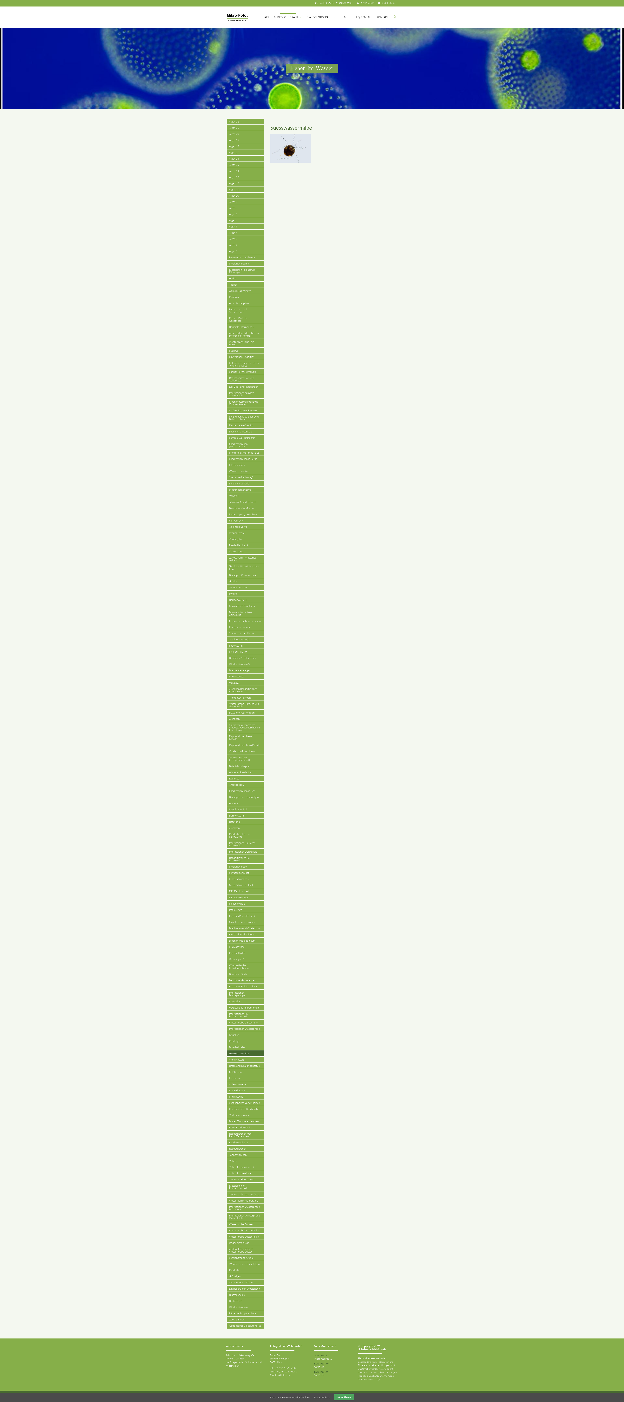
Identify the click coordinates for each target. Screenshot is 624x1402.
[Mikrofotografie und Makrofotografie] (237, 17)
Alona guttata (236, 1059)
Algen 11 (234, 189)
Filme (345, 17)
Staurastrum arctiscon (241, 633)
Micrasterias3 (237, 676)
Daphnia (234, 297)
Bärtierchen (235, 1301)
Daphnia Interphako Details (244, 745)
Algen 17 (234, 152)
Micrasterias (236, 1096)
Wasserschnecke (238, 471)
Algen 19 (234, 140)
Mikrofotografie (288, 17)
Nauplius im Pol (238, 809)
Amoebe (233, 803)
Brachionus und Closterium (244, 928)
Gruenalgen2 (236, 959)
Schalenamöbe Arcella (241, 1257)
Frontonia (234, 1078)
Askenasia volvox (238, 526)
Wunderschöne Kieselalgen (244, 1264)
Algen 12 (234, 183)
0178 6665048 (367, 3)
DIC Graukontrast (239, 897)
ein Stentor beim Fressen (243, 410)
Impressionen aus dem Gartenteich (241, 394)
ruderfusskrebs (237, 1084)
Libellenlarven (237, 465)
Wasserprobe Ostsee (241, 1224)
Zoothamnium (237, 1319)
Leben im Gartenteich (241, 431)
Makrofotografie (321, 17)
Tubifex (233, 284)
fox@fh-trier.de (388, 3)
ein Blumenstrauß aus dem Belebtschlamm (244, 418)
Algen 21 (234, 127)
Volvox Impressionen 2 (241, 1167)
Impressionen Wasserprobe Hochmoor (244, 1208)
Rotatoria (234, 821)
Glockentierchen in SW (242, 790)
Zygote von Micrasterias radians (242, 559)
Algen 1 (233, 251)
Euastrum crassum (239, 627)
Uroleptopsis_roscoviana (243, 514)
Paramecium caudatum (242, 257)
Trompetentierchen (240, 697)
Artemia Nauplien (239, 303)
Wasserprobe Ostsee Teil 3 (244, 1236)
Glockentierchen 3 (239, 664)
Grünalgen (235, 1276)
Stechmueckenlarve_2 (241, 477)
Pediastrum (235, 909)
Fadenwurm (236, 645)
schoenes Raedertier (240, 772)
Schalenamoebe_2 (239, 639)
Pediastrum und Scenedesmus (238, 311)
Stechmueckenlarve (240, 489)
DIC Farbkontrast (239, 891)
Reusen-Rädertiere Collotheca (239, 319)
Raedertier (235, 1270)
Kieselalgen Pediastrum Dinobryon (242, 271)
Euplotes (234, 778)
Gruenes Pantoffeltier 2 (242, 916)
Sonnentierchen (238, 587)
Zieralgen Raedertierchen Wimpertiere (243, 690)
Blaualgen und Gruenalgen (244, 797)
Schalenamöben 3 (239, 263)
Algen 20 (234, 133)
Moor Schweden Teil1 (241, 885)
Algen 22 (234, 121)
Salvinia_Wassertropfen (242, 437)
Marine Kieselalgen (240, 670)
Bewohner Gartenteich (242, 712)
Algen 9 (233, 201)
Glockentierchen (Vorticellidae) (238, 445)
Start (265, 17)
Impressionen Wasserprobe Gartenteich (244, 1217)
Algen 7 (233, 214)
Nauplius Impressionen (242, 922)
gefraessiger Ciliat (239, 872)
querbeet (234, 350)
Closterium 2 (236, 551)
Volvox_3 (234, 495)
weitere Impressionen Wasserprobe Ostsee (241, 1250)
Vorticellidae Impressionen (244, 1007)
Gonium (233, 581)
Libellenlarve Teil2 (239, 483)
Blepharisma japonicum (242, 940)
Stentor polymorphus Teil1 (244, 1194)
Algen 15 (234, 164)
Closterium (235, 1072)
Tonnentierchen (238, 1154)
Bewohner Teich (238, 974)
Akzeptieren (344, 1397)
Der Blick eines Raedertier (243, 386)
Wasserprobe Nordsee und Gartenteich (244, 705)
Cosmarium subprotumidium (245, 621)
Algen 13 (234, 177)
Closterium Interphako (242, 751)
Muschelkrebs (237, 1047)
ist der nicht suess (239, 1242)
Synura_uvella (237, 532)
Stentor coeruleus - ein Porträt (241, 343)
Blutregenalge (237, 1294)
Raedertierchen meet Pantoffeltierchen (241, 1135)
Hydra (232, 278)
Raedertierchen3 (238, 545)
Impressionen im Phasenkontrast (238, 1015)
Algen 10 (234, 195)
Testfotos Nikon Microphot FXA (244, 568)
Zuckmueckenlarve (239, 1115)
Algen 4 (233, 232)
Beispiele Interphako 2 (241, 326)
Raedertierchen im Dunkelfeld (239, 859)
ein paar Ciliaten (238, 651)
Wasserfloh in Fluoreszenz (243, 1200)
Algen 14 (234, 171)
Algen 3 (233, 238)
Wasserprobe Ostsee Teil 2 (244, 1230)
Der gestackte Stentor (241, 425)
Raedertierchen (237, 1148)
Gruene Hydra (237, 953)
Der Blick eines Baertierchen (244, 1109)
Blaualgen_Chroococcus (242, 575)
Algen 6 (233, 220)
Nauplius (234, 1034)
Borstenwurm (237, 815)
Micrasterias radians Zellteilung (240, 613)
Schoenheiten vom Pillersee (244, 1102)
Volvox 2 (234, 682)
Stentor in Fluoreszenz (241, 1179)
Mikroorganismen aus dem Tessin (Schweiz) (244, 364)
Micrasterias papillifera (242, 606)
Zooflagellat (236, 539)
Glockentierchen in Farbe (243, 458)
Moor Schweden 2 (239, 879)
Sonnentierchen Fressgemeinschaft (239, 759)
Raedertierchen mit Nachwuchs (240, 835)
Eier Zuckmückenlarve (241, 934)
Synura (233, 593)
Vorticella (234, 1001)
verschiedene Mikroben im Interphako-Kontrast (244, 334)
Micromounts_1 (323, 1358)
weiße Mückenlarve (240, 290)
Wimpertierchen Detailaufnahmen (239, 967)
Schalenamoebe (238, 866)
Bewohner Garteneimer (242, 980)
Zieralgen (234, 718)
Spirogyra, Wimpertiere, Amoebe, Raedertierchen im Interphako (244, 727)
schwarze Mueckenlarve (242, 502)
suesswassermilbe (239, 1053)
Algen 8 (233, 208)
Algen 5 (233, 226)
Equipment (363, 17)
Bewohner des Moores (241, 508)
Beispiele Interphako (240, 766)
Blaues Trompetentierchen (244, 1121)
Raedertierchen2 (238, 1142)
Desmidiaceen (237, 1090)
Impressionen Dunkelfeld (243, 851)
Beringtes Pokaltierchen (242, 658)
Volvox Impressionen (240, 1173)
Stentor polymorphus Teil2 (244, 452)
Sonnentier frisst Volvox (242, 371)
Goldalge (234, 1041)
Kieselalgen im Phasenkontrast (238, 1187)
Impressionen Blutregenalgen (237, 994)
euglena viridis (237, 903)
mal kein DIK (236, 520)
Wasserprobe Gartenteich (243, 1022)
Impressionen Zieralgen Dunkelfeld (242, 844)
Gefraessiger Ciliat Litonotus (245, 1325)
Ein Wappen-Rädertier (241, 356)
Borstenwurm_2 (238, 599)
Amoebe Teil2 (236, 784)
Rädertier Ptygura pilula (242, 1313)
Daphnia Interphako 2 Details (241, 737)
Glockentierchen (238, 1307)
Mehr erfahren (322, 1397)
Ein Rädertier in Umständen (244, 1288)
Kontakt (382, 17)
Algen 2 (233, 245)
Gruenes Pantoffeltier (241, 1282)
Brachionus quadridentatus (244, 1065)
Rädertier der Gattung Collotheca (241, 379)
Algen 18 (234, 146)
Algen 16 (234, 158)
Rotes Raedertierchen (241, 1127)
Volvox (233, 1161)
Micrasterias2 (237, 946)
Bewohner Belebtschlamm (243, 986)
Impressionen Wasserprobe (244, 1028)
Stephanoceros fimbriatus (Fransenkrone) (243, 403)
